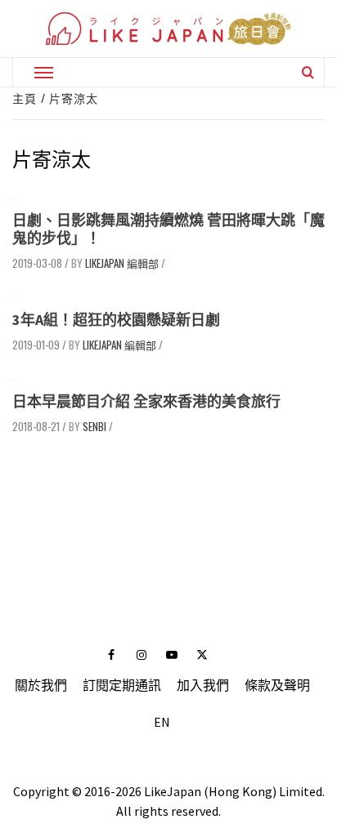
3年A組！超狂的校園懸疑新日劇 (116, 319)
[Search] (308, 72)
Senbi (94, 426)
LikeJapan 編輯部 (122, 263)
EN (162, 722)
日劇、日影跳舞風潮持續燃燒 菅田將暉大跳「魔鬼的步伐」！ (168, 229)
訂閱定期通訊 (122, 685)
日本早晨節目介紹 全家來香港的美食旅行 (146, 401)
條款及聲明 (277, 685)
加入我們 (203, 685)
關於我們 (41, 685)
